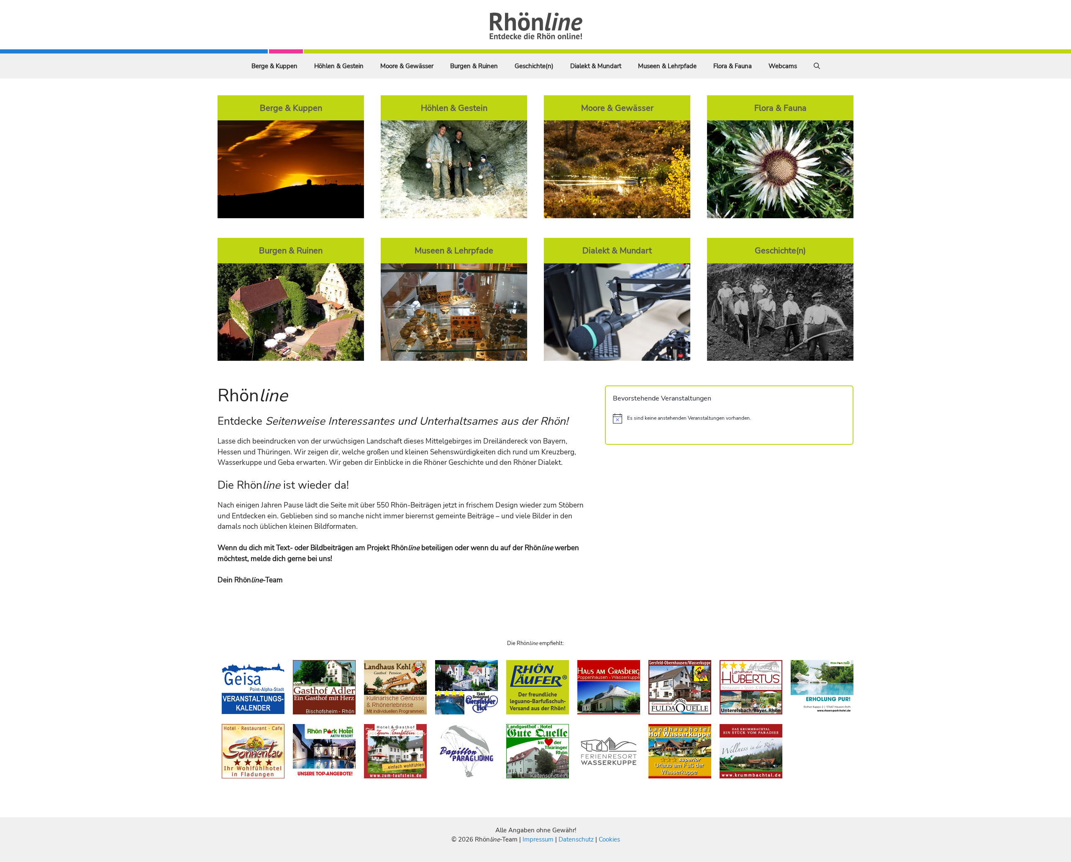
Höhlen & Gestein (339, 66)
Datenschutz (576, 839)
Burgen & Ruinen (474, 66)
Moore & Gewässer (406, 66)
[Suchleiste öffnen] (816, 66)
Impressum (539, 839)
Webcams (783, 66)
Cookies (609, 839)
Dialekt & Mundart (595, 66)
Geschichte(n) (534, 66)
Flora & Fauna (732, 66)
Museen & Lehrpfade (667, 66)
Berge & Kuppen (274, 66)
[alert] (729, 418)
